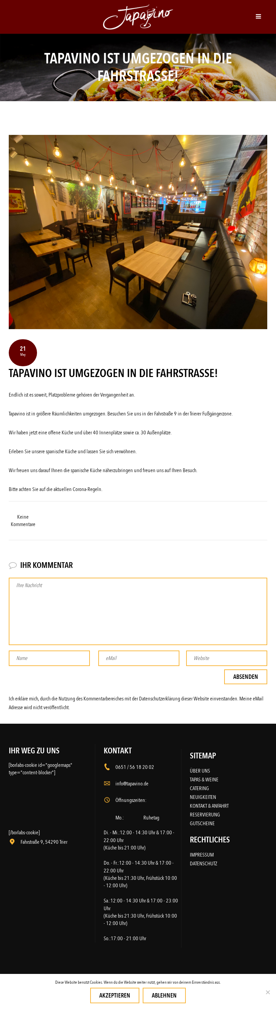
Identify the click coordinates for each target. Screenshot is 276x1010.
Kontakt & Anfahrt (209, 806)
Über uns (200, 771)
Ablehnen (164, 995)
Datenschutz (203, 863)
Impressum (202, 855)
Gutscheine (202, 823)
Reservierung (205, 814)
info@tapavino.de (131, 783)
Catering (199, 788)
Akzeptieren (114, 995)
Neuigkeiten (203, 797)
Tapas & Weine (204, 779)
